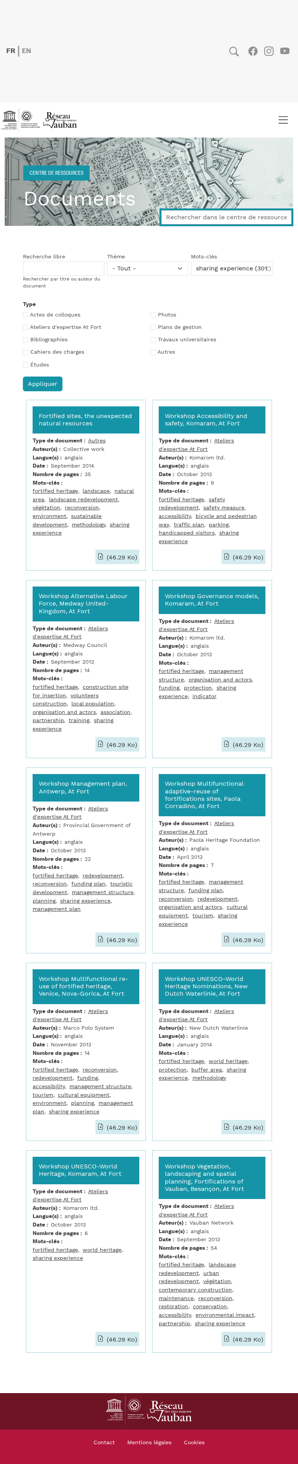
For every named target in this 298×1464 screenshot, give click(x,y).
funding (169, 688)
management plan (57, 909)
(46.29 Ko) (121, 557)
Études (39, 365)
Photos (167, 315)
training (79, 720)
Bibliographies (49, 339)
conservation (210, 1306)
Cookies (194, 1442)
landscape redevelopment (83, 499)
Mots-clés (204, 257)
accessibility (175, 516)
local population (92, 704)
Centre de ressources (56, 172)
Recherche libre (44, 257)
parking (219, 525)
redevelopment (103, 876)
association (115, 712)
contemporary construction (195, 1290)
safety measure (223, 508)
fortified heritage (55, 491)
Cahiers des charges (57, 352)
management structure (102, 892)
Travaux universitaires (187, 339)
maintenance (176, 1298)
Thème (116, 257)
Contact (104, 1442)
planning (44, 901)
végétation (46, 508)
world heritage (228, 1061)
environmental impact (225, 1315)
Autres (166, 352)
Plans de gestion (180, 327)
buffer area (206, 1070)
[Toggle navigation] (283, 120)
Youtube (284, 51)
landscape (96, 491)
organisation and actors (64, 712)
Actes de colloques (55, 315)
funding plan (88, 884)
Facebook (253, 51)
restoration (173, 1306)
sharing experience (85, 901)
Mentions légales (149, 1442)
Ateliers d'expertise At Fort (65, 327)
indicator (204, 696)
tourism (202, 916)
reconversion (82, 508)
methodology (88, 525)
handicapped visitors (187, 533)
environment (49, 516)
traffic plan (189, 525)
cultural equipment (83, 1095)
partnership (48, 720)
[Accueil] (41, 120)
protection (198, 688)
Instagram (269, 51)
